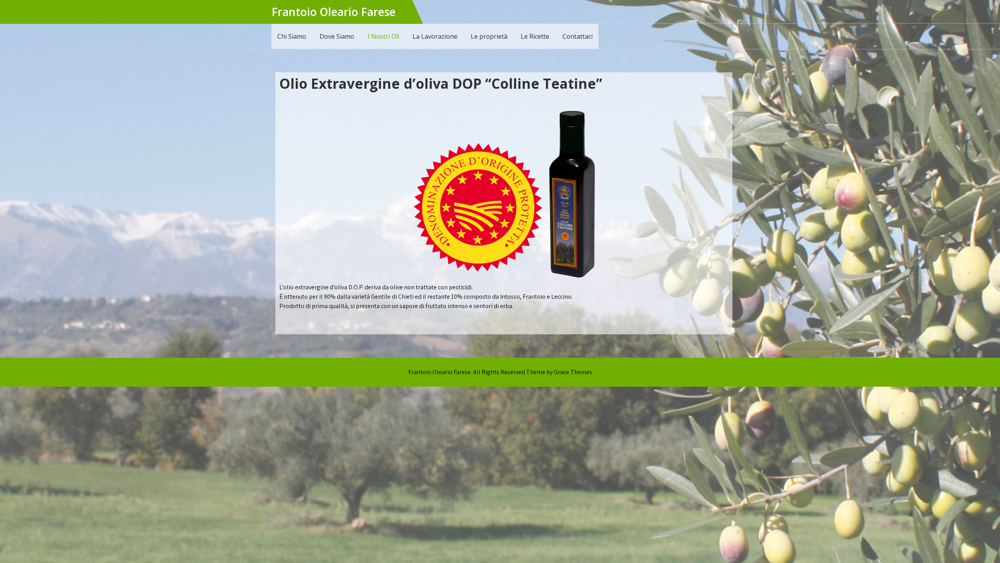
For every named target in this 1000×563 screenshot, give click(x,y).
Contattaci (577, 36)
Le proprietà (489, 36)
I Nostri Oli (383, 36)
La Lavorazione (434, 36)
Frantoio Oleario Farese (333, 11)
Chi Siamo (291, 36)
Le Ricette (535, 36)
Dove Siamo (337, 36)
